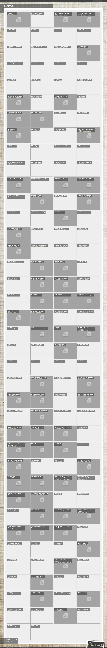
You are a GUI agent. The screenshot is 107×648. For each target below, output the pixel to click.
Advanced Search (87, 1)
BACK (5, 1)
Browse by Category (10, 643)
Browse (79, 1)
